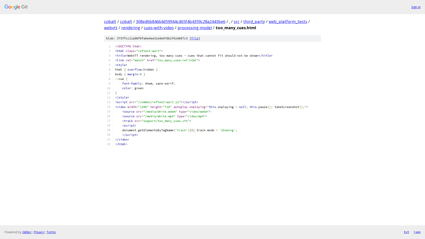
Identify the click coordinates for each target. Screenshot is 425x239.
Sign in (416, 7)
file (194, 38)
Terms (51, 232)
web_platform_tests (288, 21)
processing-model (195, 27)
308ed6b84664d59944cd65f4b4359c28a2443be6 (180, 21)
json (417, 232)
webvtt (111, 27)
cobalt (110, 21)
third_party (254, 21)
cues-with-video (159, 27)
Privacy (39, 232)
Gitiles (26, 232)
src (237, 21)
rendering (130, 27)
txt (406, 232)
